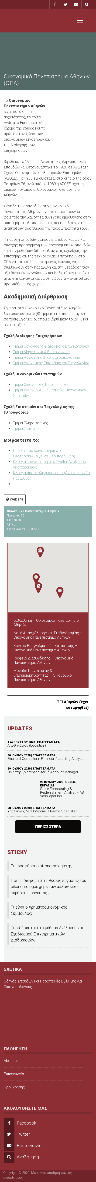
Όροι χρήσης (14, 1087)
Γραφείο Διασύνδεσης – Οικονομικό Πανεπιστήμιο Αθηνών (43, 660)
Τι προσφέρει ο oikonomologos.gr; (41, 866)
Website (17, 499)
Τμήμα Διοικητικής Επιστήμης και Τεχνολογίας (51, 363)
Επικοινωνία (14, 1074)
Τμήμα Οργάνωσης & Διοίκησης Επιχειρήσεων (51, 346)
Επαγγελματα (48, 742)
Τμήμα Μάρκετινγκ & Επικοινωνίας (41, 352)
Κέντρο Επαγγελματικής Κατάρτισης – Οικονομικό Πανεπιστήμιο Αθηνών (45, 647)
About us (11, 1060)
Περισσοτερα (48, 826)
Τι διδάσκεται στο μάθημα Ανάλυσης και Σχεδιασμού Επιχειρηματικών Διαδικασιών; (47, 933)
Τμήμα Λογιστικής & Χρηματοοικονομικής (47, 357)
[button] (36, 578)
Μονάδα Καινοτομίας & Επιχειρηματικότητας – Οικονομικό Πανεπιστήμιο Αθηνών (43, 675)
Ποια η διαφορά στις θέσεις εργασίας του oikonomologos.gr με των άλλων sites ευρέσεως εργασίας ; (48, 886)
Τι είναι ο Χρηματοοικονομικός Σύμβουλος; (39, 910)
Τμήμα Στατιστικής (28, 428)
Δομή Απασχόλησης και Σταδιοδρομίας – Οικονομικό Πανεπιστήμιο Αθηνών (48, 635)
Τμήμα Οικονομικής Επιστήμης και (40, 384)
